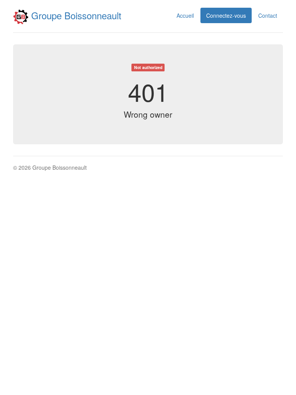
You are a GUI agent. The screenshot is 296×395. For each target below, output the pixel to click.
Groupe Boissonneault (75, 15)
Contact (267, 15)
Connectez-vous (226, 15)
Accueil (185, 15)
